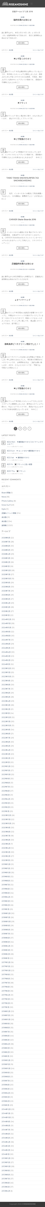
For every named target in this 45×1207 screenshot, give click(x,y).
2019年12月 (6, 864)
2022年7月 (6, 738)
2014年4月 (6, 1142)
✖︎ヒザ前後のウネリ (22, 139)
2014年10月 (6, 1117)
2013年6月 (6, 1183)
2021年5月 (6, 795)
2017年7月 (6, 983)
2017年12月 (6, 962)
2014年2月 (6, 1150)
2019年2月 (6, 905)
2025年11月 (6, 574)
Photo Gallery (7, 501)
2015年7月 (6, 1081)
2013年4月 (6, 1191)
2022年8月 (6, 734)
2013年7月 (6, 1179)
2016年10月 (6, 1019)
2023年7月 (6, 689)
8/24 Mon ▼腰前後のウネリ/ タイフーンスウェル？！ (25, 443)
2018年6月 (6, 938)
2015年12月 (6, 1060)
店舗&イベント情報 (9, 513)
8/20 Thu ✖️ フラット (16, 471)
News (4, 497)
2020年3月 (6, 852)
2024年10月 (6, 628)
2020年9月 (6, 828)
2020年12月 (6, 815)
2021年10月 (6, 774)
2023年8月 (6, 685)
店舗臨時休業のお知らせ (22, 263)
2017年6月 (6, 987)
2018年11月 (6, 917)
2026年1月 (6, 566)
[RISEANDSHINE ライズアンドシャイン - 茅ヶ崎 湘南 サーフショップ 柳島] (15, 3)
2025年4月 (6, 603)
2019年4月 (6, 897)
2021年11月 (6, 770)
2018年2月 (6, 954)
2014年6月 (6, 1134)
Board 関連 (6, 493)
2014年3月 (6, 1146)
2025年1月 (6, 615)
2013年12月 (6, 1158)
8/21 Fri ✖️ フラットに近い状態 (19, 464)
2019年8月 (6, 881)
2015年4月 (6, 1093)
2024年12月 (6, 619)
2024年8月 (6, 636)
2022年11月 (6, 721)
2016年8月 (6, 1028)
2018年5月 (6, 942)
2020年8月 (6, 832)
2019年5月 (6, 893)
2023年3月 (6, 705)
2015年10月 (6, 1068)
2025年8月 (6, 587)
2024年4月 (6, 652)
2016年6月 (6, 1036)
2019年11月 (6, 868)
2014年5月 (6, 1138)
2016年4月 (6, 1044)
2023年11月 (6, 672)
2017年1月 (5, 1007)
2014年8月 (6, 1126)
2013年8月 (6, 1175)
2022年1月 (6, 762)
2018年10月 (6, 922)
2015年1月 (5, 1105)
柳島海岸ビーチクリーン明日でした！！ (22, 344)
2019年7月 (6, 885)
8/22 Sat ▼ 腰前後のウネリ (18, 458)
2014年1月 (6, 1154)
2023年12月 (6, 668)
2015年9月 (6, 1073)
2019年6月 (6, 889)
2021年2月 (6, 807)
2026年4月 (6, 554)
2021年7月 (6, 787)
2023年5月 (6, 697)
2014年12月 (6, 1109)
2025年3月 (6, 607)
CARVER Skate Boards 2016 (22, 219)
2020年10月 (6, 823)
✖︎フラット (22, 103)
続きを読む (22, 43)
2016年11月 (6, 1015)
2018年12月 (6, 913)
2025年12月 (6, 570)
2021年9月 (6, 779)
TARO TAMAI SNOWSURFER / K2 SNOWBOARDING (22, 179)
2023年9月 (6, 681)
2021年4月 (6, 799)
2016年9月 (6, 1024)
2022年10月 (6, 726)
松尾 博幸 (32, 25)
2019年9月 (6, 877)
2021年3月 (6, 803)
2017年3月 (6, 999)
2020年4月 (6, 848)
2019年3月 (6, 901)
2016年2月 (6, 1052)
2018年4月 (6, 946)
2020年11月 (6, 819)
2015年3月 (6, 1097)
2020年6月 (6, 840)
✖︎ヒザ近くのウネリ (22, 58)
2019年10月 (6, 873)
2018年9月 (6, 926)
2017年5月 (6, 991)
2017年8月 (6, 979)
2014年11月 (6, 1113)
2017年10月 (6, 971)
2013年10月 (6, 1166)
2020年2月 (6, 856)
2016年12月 (6, 1011)
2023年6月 (6, 693)
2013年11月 (6, 1162)
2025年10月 (6, 579)
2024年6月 (6, 644)
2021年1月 (5, 811)
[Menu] (31, 3)
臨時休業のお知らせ (23, 20)
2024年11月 (6, 623)
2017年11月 (6, 966)
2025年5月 (6, 599)
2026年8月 (6, 538)
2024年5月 (6, 648)
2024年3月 (6, 656)
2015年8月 (6, 1077)
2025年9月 (6, 583)
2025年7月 (6, 591)
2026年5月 (6, 550)
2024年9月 (6, 632)
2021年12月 (6, 766)
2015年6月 (6, 1085)
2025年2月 (6, 611)
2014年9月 (6, 1122)
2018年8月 (6, 930)
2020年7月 (6, 836)
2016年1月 (5, 1056)
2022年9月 (6, 730)
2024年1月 (6, 664)
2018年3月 (6, 950)
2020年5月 (6, 844)
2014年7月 (6, 1130)
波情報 (4, 525)
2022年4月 (6, 750)
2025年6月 (6, 595)
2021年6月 (6, 791)
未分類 (22, 17)
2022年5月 (6, 746)
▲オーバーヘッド (22, 300)
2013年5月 (6, 1187)
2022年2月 (6, 758)
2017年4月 (6, 995)
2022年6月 (6, 742)
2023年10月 (6, 677)
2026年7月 (6, 542)
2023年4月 (6, 701)
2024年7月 (6, 640)
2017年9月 (6, 975)
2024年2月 (6, 660)
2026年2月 (6, 562)
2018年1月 (6, 958)
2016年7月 (6, 1032)
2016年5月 (6, 1040)
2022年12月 (6, 717)
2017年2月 (6, 1003)
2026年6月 (6, 546)
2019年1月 (5, 909)
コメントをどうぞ (38, 50)
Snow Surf (6, 505)
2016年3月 (6, 1048)
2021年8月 (6, 783)
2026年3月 (6, 558)
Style (4, 509)
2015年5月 (6, 1089)
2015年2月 (6, 1101)
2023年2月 (6, 709)
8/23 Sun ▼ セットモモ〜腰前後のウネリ (23, 451)
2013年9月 (6, 1171)
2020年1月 (6, 860)
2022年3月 (6, 754)
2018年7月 (6, 934)
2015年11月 (6, 1064)
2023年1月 (6, 713)
